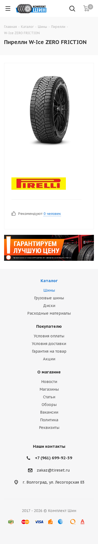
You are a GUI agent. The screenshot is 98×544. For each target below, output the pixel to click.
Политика (49, 419)
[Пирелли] (44, 183)
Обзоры (49, 404)
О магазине (49, 372)
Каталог (49, 280)
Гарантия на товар (49, 351)
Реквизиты (49, 427)
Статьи (49, 396)
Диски (49, 305)
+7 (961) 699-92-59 (53, 457)
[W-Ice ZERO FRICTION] (49, 111)
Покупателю (49, 326)
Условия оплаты (49, 336)
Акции (49, 358)
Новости (49, 381)
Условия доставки (49, 343)
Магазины (49, 389)
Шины (49, 290)
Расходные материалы (49, 313)
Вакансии (49, 412)
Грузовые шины (49, 298)
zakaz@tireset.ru (53, 470)
